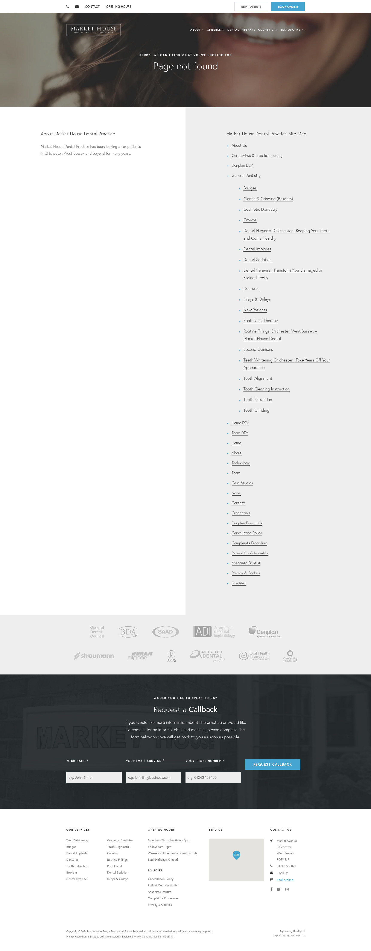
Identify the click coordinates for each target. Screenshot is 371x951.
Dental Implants (241, 29)
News (236, 492)
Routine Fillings (117, 859)
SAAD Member (165, 632)
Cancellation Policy (247, 532)
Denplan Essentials (247, 522)
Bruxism (71, 872)
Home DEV (240, 422)
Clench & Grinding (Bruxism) (268, 198)
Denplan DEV (242, 165)
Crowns (250, 219)
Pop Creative (297, 935)
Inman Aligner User (140, 656)
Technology (241, 462)
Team (236, 472)
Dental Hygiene (76, 879)
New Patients (251, 7)
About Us (239, 145)
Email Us (282, 873)
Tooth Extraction (257, 399)
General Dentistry (246, 175)
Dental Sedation (257, 259)
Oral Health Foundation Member (254, 656)
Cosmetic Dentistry (260, 209)
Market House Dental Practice (93, 30)
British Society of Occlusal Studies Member (171, 656)
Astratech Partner (207, 656)
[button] (236, 855)
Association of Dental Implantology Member (214, 632)
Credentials (241, 512)
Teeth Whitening (77, 840)
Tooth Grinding (256, 410)
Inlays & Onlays (257, 299)
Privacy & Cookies (246, 572)
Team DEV (240, 432)
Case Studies (242, 482)
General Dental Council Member (97, 632)
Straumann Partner (94, 656)
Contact (238, 502)
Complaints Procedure (249, 542)
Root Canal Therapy (260, 320)
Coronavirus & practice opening (257, 155)
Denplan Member (265, 632)
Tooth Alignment (257, 378)
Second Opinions (258, 349)
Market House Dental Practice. (104, 931)
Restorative (290, 29)
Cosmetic (266, 29)
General (214, 29)
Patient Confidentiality (250, 552)
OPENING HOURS (118, 6)
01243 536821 (286, 866)
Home (236, 442)
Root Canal (114, 866)
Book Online (288, 7)
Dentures (251, 288)
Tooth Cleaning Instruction (266, 389)
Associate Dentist (246, 562)
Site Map (239, 583)
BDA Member (128, 632)
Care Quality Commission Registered (290, 656)
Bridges (250, 188)
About (195, 29)
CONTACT (92, 6)
